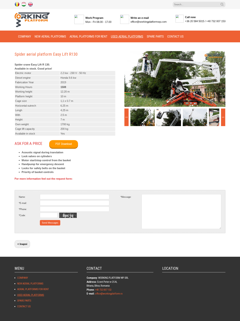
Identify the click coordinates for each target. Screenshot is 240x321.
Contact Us (175, 36)
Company (24, 36)
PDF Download (63, 144)
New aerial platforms (50, 36)
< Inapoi (22, 244)
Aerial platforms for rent (88, 36)
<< (126, 117)
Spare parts (155, 36)
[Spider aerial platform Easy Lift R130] (174, 79)
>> (223, 117)
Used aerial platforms (127, 36)
